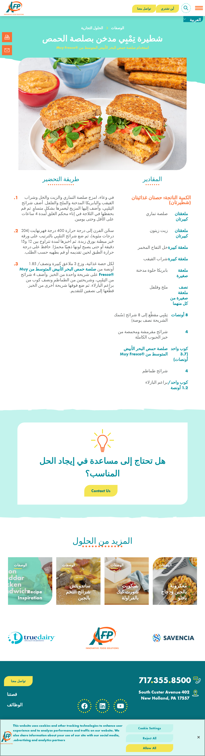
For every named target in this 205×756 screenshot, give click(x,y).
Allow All (149, 748)
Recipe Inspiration (30, 595)
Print (7, 37)
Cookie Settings (149, 728)
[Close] (198, 737)
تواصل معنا (144, 9)
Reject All (150, 738)
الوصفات (117, 28)
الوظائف (15, 705)
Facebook (84, 706)
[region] (102, 737)
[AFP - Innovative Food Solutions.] (14, 8)
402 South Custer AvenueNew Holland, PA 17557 (164, 695)
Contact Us (101, 490)
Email (7, 50)
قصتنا (12, 694)
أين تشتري (167, 9)
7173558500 (165, 680)
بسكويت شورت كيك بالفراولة (128, 592)
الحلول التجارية (92, 28)
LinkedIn (102, 706)
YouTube (121, 706)
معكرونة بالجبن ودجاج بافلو (174, 592)
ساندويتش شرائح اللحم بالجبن (78, 592)
